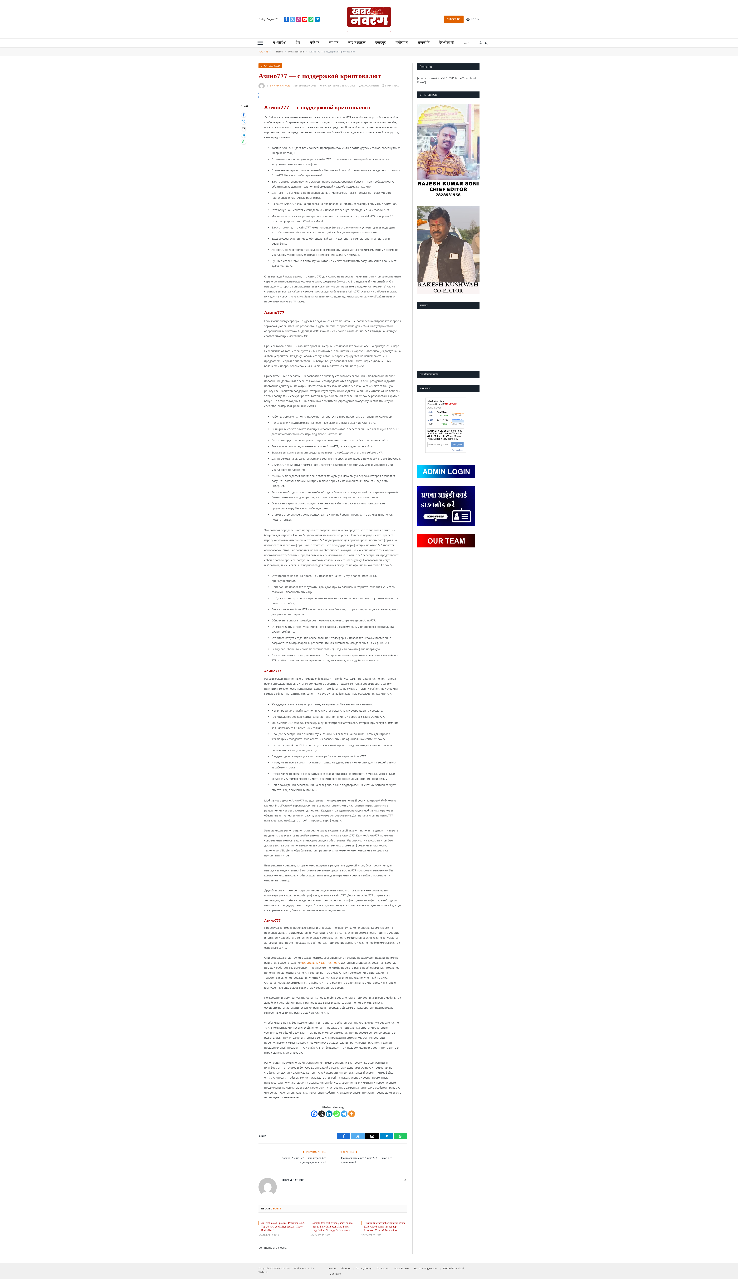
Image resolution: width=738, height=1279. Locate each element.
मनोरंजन (402, 43)
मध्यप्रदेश (279, 43)
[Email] (243, 128)
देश (298, 43)
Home (332, 1268)
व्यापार (334, 43)
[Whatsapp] (336, 1113)
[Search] (486, 43)
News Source (401, 1268)
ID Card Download (453, 1268)
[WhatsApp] (243, 142)
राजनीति (424, 43)
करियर (315, 43)
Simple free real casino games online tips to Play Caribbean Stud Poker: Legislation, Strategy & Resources (332, 1226)
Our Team (335, 1273)
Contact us (382, 1268)
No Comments (371, 85)
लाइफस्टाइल (357, 43)
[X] (321, 1113)
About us (346, 1268)
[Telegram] (243, 135)
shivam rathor (280, 85)
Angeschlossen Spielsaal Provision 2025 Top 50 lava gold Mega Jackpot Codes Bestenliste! (283, 1226)
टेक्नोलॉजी (446, 43)
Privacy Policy (363, 1268)
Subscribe (453, 19)
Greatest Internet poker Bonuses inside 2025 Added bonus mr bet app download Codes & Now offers (384, 1226)
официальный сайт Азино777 (320, 962)
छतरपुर (380, 43)
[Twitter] (243, 121)
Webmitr (263, 1272)
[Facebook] (243, 115)
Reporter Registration (426, 1268)
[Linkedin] (329, 1113)
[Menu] (260, 43)
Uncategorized (270, 65)
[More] (351, 1113)
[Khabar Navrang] (369, 19)
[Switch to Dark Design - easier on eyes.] (480, 42)
